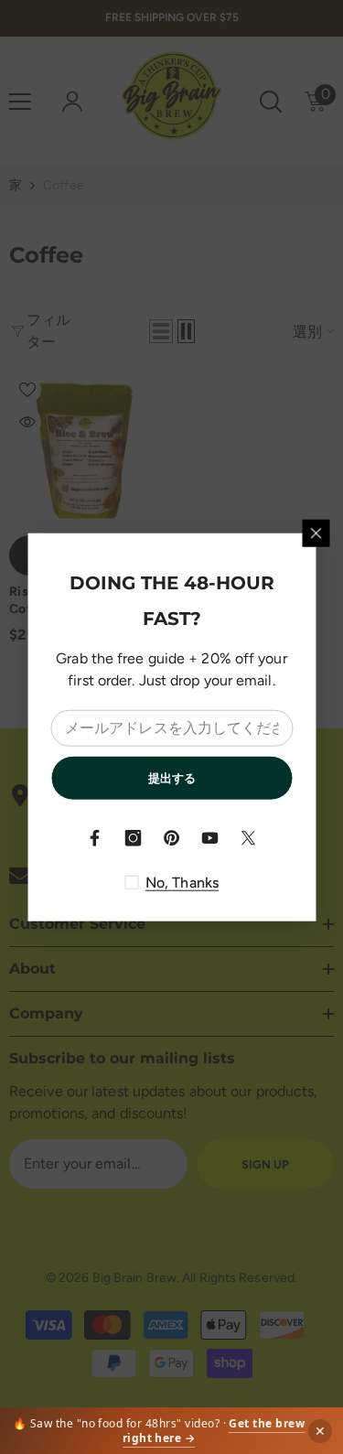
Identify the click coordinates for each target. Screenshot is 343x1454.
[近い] (315, 532)
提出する (172, 777)
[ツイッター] (249, 838)
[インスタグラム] (133, 838)
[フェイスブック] (95, 838)
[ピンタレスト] (172, 838)
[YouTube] (210, 838)
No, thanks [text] (182, 882)
